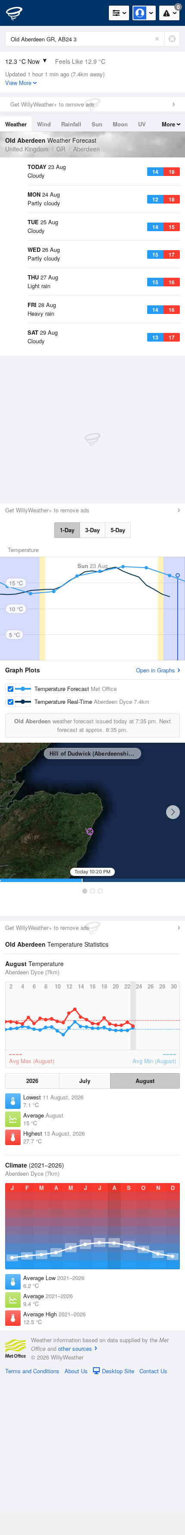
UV (142, 124)
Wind (44, 124)
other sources (75, 1503)
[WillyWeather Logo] (19, 13)
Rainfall (71, 124)
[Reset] (157, 38)
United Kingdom (27, 148)
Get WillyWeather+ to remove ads (52, 104)
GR (60, 148)
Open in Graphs (155, 824)
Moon (120, 124)
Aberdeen (86, 148)
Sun (97, 124)
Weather (16, 124)
